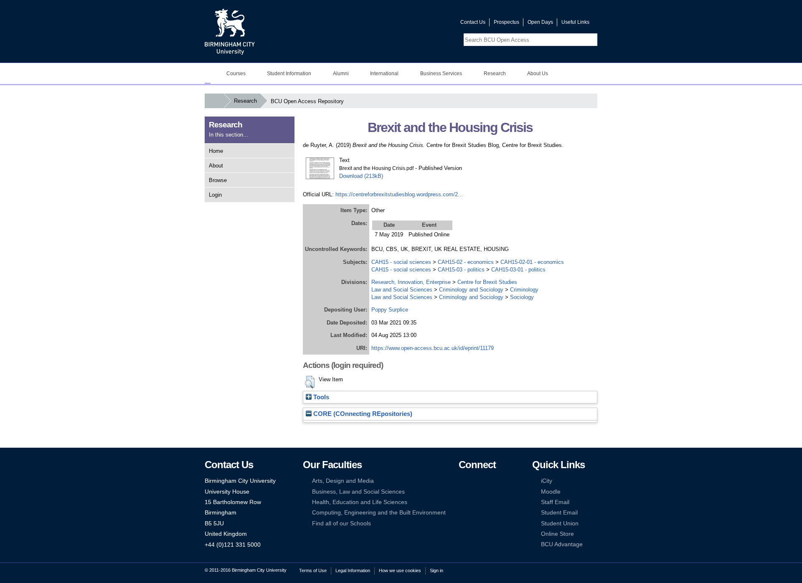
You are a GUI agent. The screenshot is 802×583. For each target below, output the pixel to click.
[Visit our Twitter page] (424, 24)
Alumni (341, 73)
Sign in (436, 570)
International (384, 73)
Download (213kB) (361, 176)
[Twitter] (475, 480)
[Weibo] (462, 502)
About (216, 165)
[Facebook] (462, 480)
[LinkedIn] (462, 491)
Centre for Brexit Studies (487, 282)
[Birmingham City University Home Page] (208, 73)
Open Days (540, 22)
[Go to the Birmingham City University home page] (230, 31)
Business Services (441, 73)
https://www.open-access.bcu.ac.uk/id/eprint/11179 (432, 348)
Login (215, 195)
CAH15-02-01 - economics (532, 262)
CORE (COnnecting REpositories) (362, 414)
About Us (537, 73)
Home (216, 151)
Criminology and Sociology (471, 289)
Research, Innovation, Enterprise (411, 282)
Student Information (289, 73)
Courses (236, 73)
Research (495, 73)
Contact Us (472, 22)
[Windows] (488, 512)
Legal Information (352, 570)
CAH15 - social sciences (401, 262)
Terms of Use (313, 570)
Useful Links (575, 22)
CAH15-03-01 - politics (518, 269)
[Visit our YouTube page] (434, 24)
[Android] (475, 512)
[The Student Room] (488, 502)
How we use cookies (400, 570)
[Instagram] (475, 491)
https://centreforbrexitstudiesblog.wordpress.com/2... (399, 194)
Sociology (522, 297)
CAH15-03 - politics (461, 269)
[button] (310, 382)
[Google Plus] (488, 491)
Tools (320, 397)
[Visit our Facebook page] (414, 24)
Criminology (524, 289)
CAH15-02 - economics (466, 262)
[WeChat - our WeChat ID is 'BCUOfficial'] (475, 502)
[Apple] (462, 512)
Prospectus (506, 22)
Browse (218, 180)
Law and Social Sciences (401, 289)
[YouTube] (488, 480)
